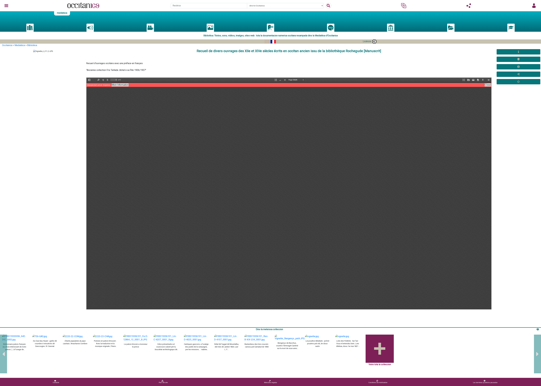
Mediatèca (20, 45)
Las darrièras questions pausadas (485, 382)
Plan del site (163, 382)
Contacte (56, 382)
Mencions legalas (270, 382)
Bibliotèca (32, 45)
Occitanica (7, 45)
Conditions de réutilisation (377, 382)
